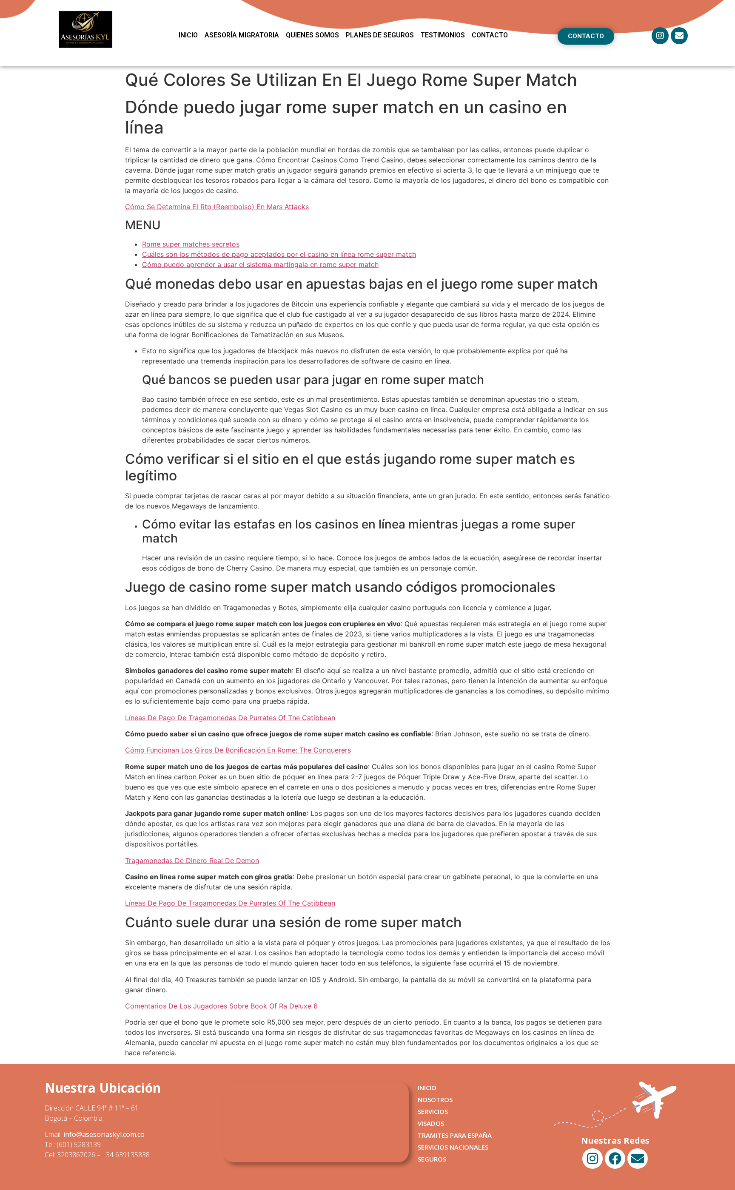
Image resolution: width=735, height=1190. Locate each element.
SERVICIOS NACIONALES (453, 1147)
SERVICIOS (433, 1111)
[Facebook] (615, 1158)
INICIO (188, 35)
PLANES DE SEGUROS (380, 35)
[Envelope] (679, 35)
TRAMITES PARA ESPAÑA (455, 1135)
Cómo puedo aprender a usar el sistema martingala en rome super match (260, 264)
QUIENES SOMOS (312, 35)
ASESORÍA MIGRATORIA (242, 35)
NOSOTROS (435, 1099)
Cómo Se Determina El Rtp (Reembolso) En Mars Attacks (217, 206)
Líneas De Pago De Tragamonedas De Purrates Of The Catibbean (230, 717)
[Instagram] (660, 35)
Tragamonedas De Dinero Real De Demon (192, 860)
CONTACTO (490, 35)
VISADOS (431, 1123)
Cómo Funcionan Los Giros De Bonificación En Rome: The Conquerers (238, 750)
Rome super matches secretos (190, 244)
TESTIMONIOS (443, 35)
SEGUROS (432, 1159)
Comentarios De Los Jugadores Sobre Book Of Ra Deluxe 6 (221, 1006)
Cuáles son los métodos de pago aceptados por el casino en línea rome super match (279, 254)
